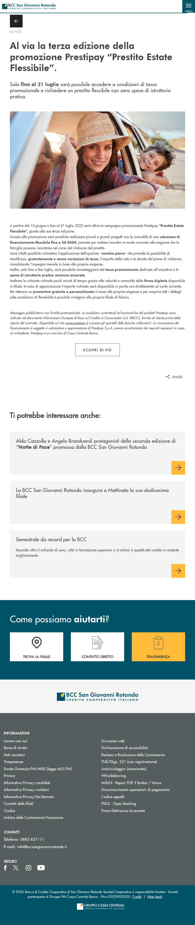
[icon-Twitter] (16, 868)
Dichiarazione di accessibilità (124, 747)
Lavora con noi (15, 740)
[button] (188, 6)
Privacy (9, 775)
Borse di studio (35, 747)
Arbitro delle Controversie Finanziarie (49, 817)
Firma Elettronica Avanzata (123, 810)
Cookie (9, 810)
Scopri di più (97, 349)
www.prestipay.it (76, 322)
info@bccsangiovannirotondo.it (42, 846)
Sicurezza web (112, 740)
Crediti (136, 896)
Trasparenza (13, 761)
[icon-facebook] (5, 868)
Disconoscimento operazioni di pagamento (135, 789)
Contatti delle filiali (18, 803)
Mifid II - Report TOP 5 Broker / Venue (131, 782)
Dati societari (14, 754)
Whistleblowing (113, 775)
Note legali (154, 896)
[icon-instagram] (28, 868)
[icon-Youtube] (41, 868)
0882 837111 (32, 839)
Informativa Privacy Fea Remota (29, 796)
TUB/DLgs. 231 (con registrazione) (129, 761)
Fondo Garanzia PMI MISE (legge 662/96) (49, 768)
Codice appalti (112, 796)
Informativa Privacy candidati (27, 782)
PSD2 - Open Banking (137, 803)
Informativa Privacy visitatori (26, 789)
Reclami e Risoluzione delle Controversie (133, 754)
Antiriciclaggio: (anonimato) (123, 768)
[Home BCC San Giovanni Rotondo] (29, 6)
